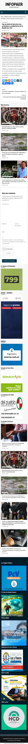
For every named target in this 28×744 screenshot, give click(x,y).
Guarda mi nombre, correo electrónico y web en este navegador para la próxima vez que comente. (13, 241)
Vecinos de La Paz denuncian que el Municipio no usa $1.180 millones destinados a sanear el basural (14, 154)
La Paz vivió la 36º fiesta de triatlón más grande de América (14, 97)
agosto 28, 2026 (5, 526)
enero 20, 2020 (6, 30)
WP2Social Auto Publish (8, 743)
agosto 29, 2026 (5, 157)
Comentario (5, 204)
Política (3, 123)
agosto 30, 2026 (5, 130)
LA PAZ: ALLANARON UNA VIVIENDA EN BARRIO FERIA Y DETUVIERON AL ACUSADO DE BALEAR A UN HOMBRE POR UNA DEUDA (14, 523)
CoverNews (10, 740)
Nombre (4, 223)
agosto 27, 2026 (5, 185)
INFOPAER (14, 4)
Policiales (4, 176)
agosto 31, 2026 (5, 448)
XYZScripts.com (21, 743)
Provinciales (4, 439)
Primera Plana (4, 22)
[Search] (25, 12)
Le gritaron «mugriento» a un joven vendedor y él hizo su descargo (14, 91)
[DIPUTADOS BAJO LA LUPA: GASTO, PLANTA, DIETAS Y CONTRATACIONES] (14, 116)
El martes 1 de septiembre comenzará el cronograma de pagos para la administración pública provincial (14, 550)
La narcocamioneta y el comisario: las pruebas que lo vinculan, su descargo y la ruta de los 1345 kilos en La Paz (14, 181)
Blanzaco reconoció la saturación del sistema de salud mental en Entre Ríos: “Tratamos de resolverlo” (13, 445)
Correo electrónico (18, 224)
